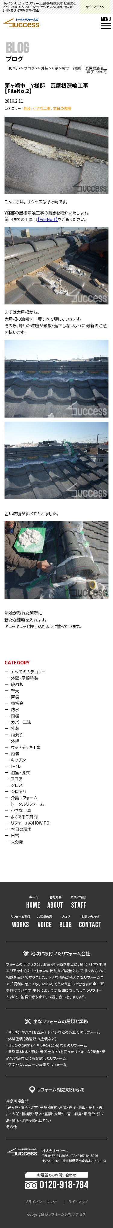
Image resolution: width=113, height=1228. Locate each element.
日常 (15, 835)
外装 (44, 67)
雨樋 (15, 716)
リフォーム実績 (20, 922)
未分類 (17, 842)
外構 (15, 741)
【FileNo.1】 (47, 219)
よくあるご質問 (24, 816)
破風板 (17, 684)
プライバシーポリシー (42, 1201)
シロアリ (18, 791)
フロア (17, 779)
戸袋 (15, 697)
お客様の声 (44, 922)
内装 (15, 753)
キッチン (18, 760)
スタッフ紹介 (79, 902)
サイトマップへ (95, 6)
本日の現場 (62, 108)
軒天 (15, 690)
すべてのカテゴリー (28, 671)
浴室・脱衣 (20, 772)
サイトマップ (78, 1201)
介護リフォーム (24, 797)
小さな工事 (42, 108)
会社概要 (55, 902)
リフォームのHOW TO (30, 823)
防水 (15, 709)
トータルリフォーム (27, 804)
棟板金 (17, 703)
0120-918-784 (64, 1185)
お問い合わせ (90, 922)
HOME (12, 67)
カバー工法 (21, 722)
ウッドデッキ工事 (26, 747)
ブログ (29, 67)
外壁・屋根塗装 (24, 678)
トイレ (16, 766)
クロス (17, 785)
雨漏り (17, 734)
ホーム (33, 902)
